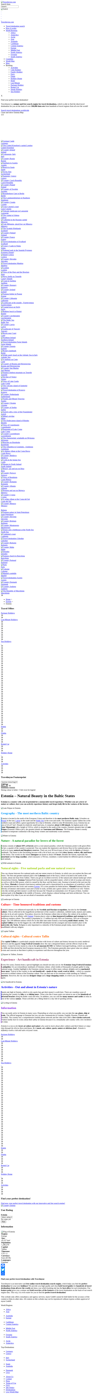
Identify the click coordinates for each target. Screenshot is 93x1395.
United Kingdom (7, 148)
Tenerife (4, 375)
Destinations (10, 1390)
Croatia (4, 204)
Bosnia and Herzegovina (10, 366)
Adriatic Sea (5, 357)
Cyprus (4, 497)
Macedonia (5, 593)
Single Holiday (16, 89)
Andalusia (5, 449)
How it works (11, 28)
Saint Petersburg (7, 514)
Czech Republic (7, 183)
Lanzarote (5, 213)
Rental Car (15, 87)
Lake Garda (5, 383)
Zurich (3, 414)
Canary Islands (6, 279)
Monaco (4, 506)
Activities (14, 68)
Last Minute (15, 83)
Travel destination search (15, 26)
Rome (3, 353)
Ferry (13, 74)
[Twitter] (46, 1270)
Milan (3, 418)
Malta (3, 549)
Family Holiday (17, 72)
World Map (10, 61)
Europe (13, 48)
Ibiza (3, 471)
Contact (9, 1379)
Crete (3, 362)
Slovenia (4, 519)
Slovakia (4, 261)
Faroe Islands (6, 344)
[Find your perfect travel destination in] (8, 1205)
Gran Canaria (6, 209)
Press (8, 1381)
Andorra (4, 589)
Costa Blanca (6, 480)
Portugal (4, 562)
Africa (13, 33)
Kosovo (4, 392)
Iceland (4, 292)
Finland (4, 235)
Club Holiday (16, 70)
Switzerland (5, 174)
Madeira (4, 266)
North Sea (5, 532)
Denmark (4, 584)
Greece (3, 178)
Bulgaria (4, 545)
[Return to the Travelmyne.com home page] (8, 2)
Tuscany (4, 331)
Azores (3, 580)
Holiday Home (16, 79)
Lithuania (4, 300)
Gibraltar (4, 541)
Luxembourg (6, 436)
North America (16, 52)
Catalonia (4, 536)
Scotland (4, 231)
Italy (2, 156)
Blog (8, 63)
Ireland (3, 152)
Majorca (4, 493)
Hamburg (4, 200)
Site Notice (10, 1388)
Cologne (4, 571)
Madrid (4, 576)
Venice (3, 379)
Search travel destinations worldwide (15, 110)
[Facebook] (46, 1266)
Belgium (4, 523)
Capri (3, 335)
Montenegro (5, 528)
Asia (12, 39)
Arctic (13, 37)
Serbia (3, 410)
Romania (4, 484)
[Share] (46, 1273)
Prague (3, 296)
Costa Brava (5, 453)
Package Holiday (17, 85)
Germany (4, 143)
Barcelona (5, 558)
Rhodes (4, 423)
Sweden (4, 191)
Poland (3, 187)
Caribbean (15, 44)
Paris (3, 567)
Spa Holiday (15, 92)
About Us (9, 1377)
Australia (14, 41)
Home (8, 599)
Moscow (4, 222)
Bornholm (5, 445)
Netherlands (5, 397)
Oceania (14, 54)
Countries (9, 59)
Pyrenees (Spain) (7, 252)
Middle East (15, 50)
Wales (3, 248)
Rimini (3, 314)
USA (8, 1372)
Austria (4, 165)
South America (16, 57)
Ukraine (4, 405)
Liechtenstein (6, 318)
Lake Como (5, 431)
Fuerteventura (6, 305)
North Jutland (6, 466)
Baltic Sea (5, 322)
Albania (4, 488)
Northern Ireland (7, 340)
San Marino (5, 370)
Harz (3, 274)
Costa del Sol (6, 501)
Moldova (4, 458)
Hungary (4, 287)
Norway (4, 475)
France (3, 239)
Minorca (4, 226)
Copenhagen (6, 427)
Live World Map (12, 1392)
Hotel (13, 81)
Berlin (3, 196)
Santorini (4, 388)
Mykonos (4, 440)
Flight (13, 76)
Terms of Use (11, 1383)
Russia (3, 161)
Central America (17, 46)
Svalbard (4, 244)
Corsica (4, 257)
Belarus (4, 510)
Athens (3, 218)
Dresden (4, 554)
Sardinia (4, 283)
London (4, 270)
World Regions (11, 30)
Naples (3, 401)
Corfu (3, 462)
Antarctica (15, 35)
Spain (3, 169)
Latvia (3, 327)
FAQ (8, 1385)
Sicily (3, 309)
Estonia (4, 349)
